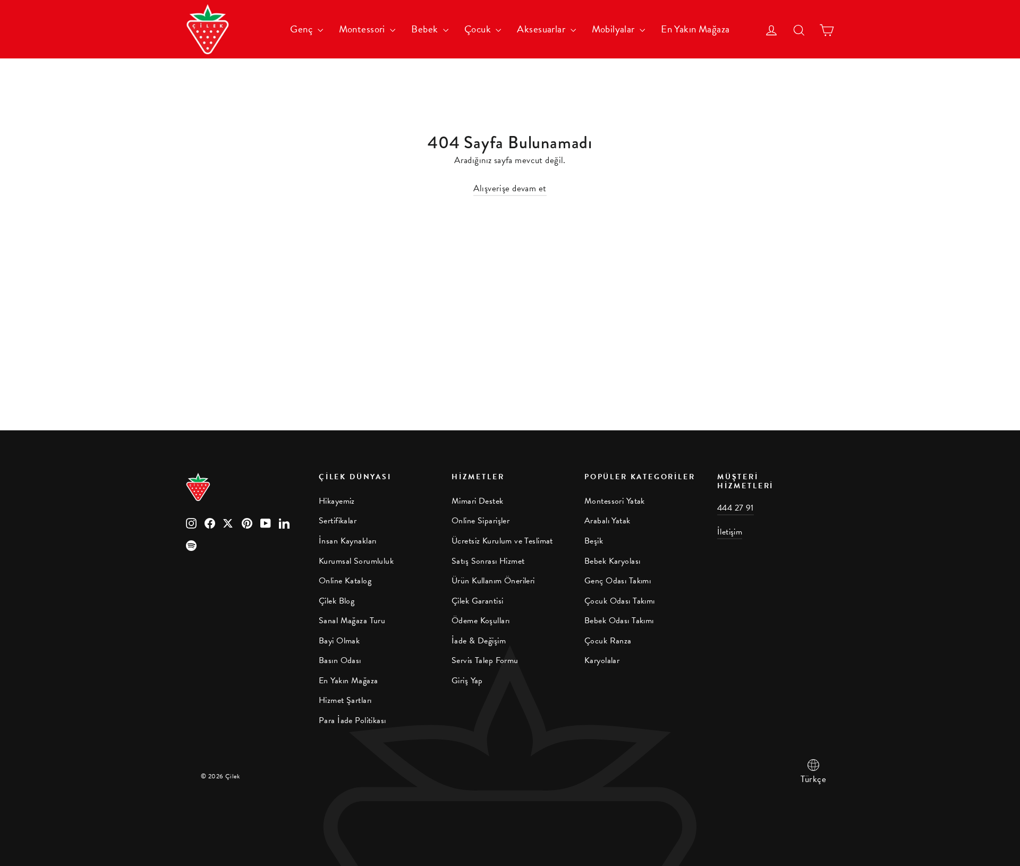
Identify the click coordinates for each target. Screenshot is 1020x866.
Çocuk (479, 29)
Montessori (363, 29)
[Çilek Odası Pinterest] (247, 522)
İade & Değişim (479, 640)
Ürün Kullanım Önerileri (493, 580)
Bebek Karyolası (612, 561)
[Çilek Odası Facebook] (210, 522)
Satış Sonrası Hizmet (488, 561)
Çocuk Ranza (608, 640)
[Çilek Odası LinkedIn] (284, 522)
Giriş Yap (467, 680)
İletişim (729, 531)
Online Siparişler (480, 520)
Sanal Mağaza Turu (352, 620)
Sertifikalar (337, 520)
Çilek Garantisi (477, 601)
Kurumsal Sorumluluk (356, 561)
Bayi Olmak (339, 640)
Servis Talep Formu (485, 660)
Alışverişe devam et (509, 188)
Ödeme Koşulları (480, 620)
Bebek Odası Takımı (619, 620)
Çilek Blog (336, 601)
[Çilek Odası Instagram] (191, 522)
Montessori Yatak (614, 501)
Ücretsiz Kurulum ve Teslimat (502, 540)
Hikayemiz (337, 501)
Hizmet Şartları (345, 700)
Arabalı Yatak (607, 520)
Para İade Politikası (352, 720)
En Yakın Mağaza (695, 29)
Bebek (425, 29)
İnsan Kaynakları (348, 540)
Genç (302, 29)
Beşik (593, 540)
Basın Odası (340, 660)
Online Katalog (345, 580)
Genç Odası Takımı (617, 580)
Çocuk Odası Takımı (619, 601)
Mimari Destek (478, 501)
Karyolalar (601, 660)
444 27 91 (735, 508)
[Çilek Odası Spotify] (191, 545)
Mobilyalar (615, 29)
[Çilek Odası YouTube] (265, 522)
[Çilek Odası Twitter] (228, 522)
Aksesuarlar (542, 29)
